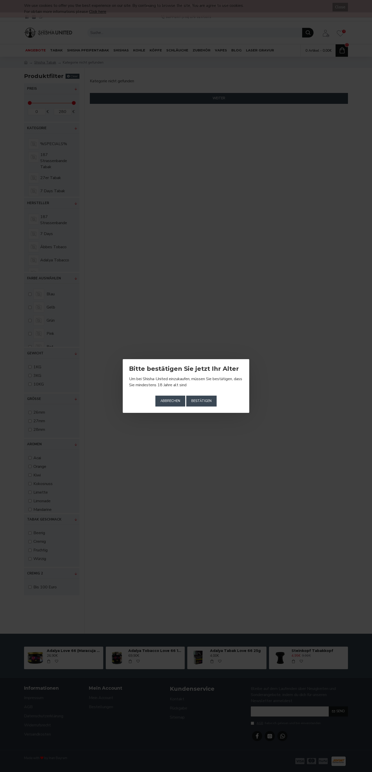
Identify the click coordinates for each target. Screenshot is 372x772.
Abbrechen (170, 401)
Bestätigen (201, 401)
